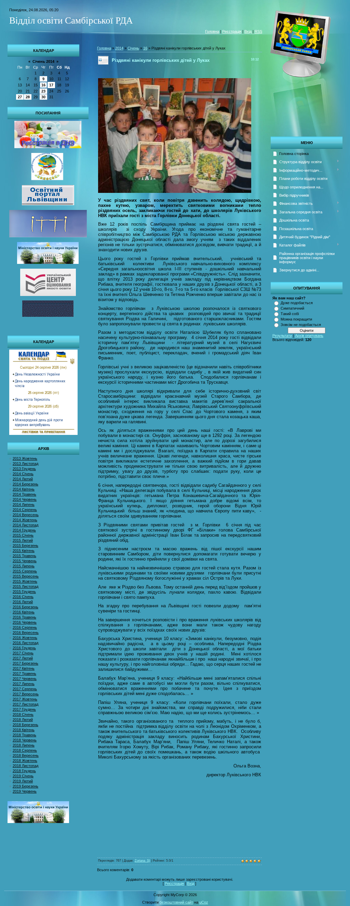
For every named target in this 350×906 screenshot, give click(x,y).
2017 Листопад (25, 704)
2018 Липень (24, 745)
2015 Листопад (25, 586)
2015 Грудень (24, 592)
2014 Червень (25, 499)
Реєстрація (231, 31)
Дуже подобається (297, 303)
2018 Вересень (26, 755)
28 (28, 97)
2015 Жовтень (25, 581)
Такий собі (290, 314)
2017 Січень (23, 653)
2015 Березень (25, 545)
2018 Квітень (24, 730)
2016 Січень (23, 597)
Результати (282, 336)
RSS (258, 31)
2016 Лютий (23, 602)
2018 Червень (25, 740)
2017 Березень (25, 663)
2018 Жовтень (25, 761)
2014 (119, 48)
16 (43, 85)
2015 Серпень (25, 571)
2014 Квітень (24, 489)
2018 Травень (24, 735)
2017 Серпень (25, 689)
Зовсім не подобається (301, 325)
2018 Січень (23, 714)
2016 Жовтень (25, 638)
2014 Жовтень (25, 520)
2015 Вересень (26, 576)
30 (43, 97)
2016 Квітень (24, 612)
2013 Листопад (25, 464)
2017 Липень (24, 684)
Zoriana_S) (142, 860)
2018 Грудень (24, 771)
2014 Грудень (24, 530)
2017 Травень (24, 673)
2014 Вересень (26, 515)
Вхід (248, 31)
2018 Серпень (25, 750)
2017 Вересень (26, 694)
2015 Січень (23, 535)
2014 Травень (24, 494)
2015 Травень (24, 556)
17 (51, 85)
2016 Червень (25, 622)
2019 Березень (25, 786)
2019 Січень (23, 776)
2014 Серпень (25, 510)
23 (43, 91)
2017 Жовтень (25, 699)
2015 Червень (25, 561)
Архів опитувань (309, 336)
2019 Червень (25, 791)
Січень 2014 (43, 61)
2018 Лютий (23, 720)
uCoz (203, 902)
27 (20, 97)
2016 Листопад (25, 643)
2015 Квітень (24, 551)
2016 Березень (25, 607)
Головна (212, 31)
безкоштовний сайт (176, 902)
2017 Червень (25, 679)
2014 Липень (24, 504)
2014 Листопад (25, 525)
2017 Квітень (24, 668)
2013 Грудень (24, 469)
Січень (133, 48)
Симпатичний (292, 308)
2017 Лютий (23, 658)
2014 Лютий (23, 479)
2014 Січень (23, 474)
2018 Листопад (25, 766)
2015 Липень (24, 566)
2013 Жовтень (25, 458)
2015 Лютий (23, 540)
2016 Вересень (26, 633)
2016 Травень (24, 617)
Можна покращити (296, 319)
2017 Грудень (24, 709)
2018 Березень (25, 725)
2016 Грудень (24, 648)
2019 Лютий (23, 781)
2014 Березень (25, 484)
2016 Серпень (25, 627)
